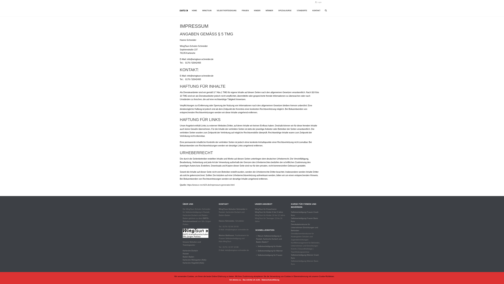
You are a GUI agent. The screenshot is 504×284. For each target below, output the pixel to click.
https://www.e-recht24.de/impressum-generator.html (211, 185)
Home (194, 11)
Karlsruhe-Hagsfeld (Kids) (193, 263)
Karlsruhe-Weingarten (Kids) (194, 260)
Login (319, 2)
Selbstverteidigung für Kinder (270, 246)
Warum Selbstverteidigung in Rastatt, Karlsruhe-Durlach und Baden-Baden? (269, 239)
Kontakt (316, 11)
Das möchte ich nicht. (251, 280)
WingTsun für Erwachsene (266, 209)
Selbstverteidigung (227, 11)
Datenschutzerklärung (270, 280)
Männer (269, 11)
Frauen (245, 11)
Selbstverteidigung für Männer (270, 251)
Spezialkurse (285, 11)
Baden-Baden (188, 257)
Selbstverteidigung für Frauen (270, 255)
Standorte (302, 11)
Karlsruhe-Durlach (190, 251)
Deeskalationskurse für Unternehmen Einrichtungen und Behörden (304, 227)
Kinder (257, 11)
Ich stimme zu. (235, 280)
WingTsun (206, 11)
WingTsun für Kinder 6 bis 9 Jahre (269, 212)
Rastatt (186, 254)
